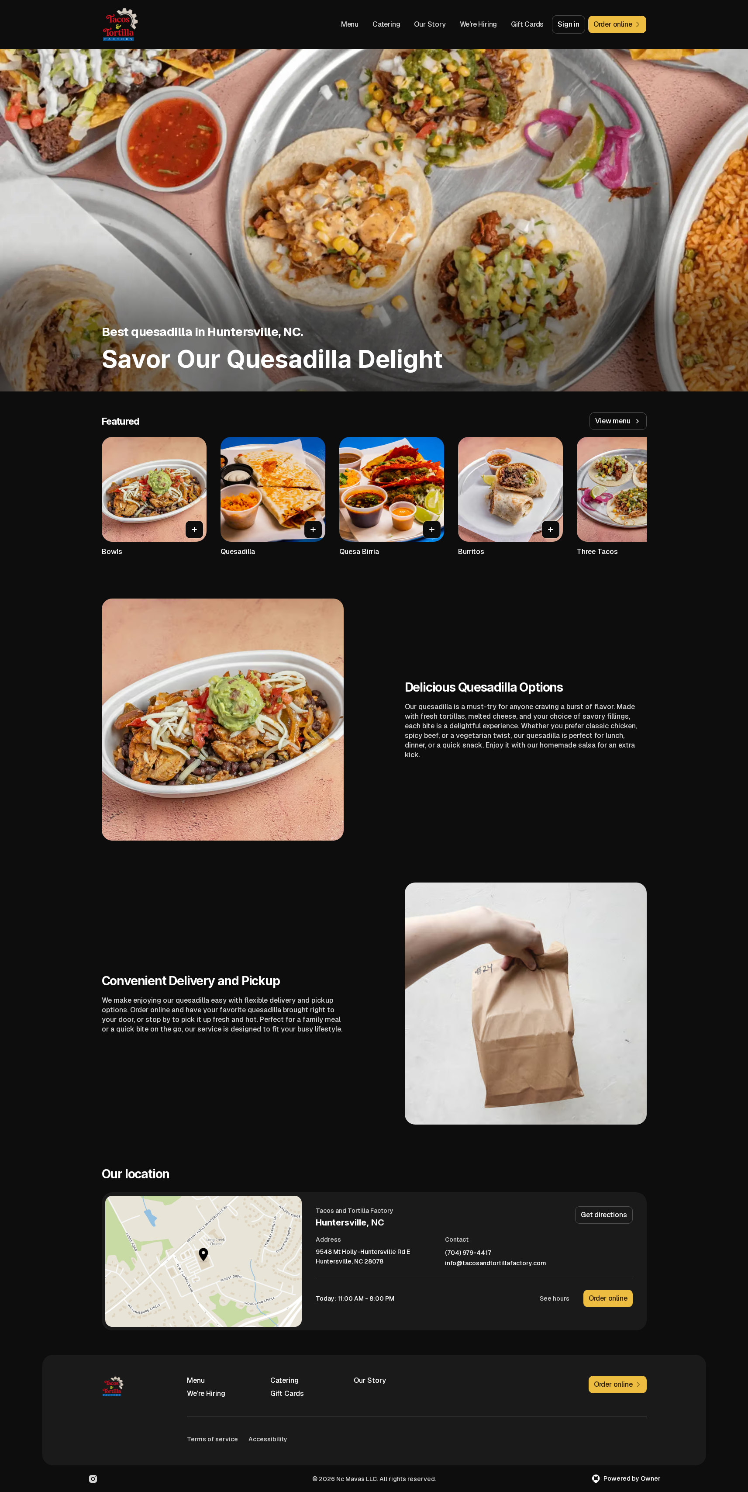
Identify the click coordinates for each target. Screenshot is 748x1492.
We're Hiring (478, 24)
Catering (386, 24)
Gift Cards (527, 24)
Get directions (604, 1214)
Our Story (429, 24)
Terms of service (212, 1439)
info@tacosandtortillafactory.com (495, 1263)
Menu (349, 24)
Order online (608, 1298)
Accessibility (267, 1439)
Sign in (568, 24)
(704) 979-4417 (468, 1253)
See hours (554, 1298)
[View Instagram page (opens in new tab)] (93, 1479)
